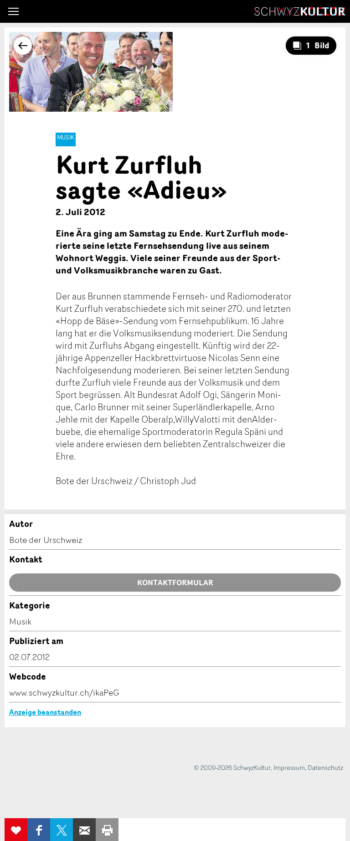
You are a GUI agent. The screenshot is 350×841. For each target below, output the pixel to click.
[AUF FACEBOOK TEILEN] (38, 829)
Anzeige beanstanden (45, 712)
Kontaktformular (175, 582)
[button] (13, 11)
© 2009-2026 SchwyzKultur (232, 767)
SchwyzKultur (299, 11)
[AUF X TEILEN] (61, 829)
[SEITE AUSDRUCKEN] (107, 829)
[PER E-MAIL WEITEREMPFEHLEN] (84, 829)
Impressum (289, 767)
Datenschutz (325, 767)
